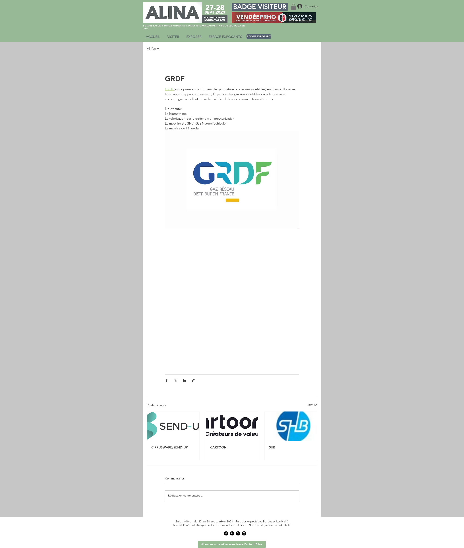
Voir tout (312, 404)
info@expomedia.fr (204, 525)
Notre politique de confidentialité (270, 525)
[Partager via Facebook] (166, 380)
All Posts (153, 49)
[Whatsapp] (244, 533)
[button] (293, 7)
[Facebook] (226, 533)
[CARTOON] (232, 426)
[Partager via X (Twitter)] (175, 380)
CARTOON (218, 447)
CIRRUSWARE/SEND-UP (169, 447)
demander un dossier (232, 525)
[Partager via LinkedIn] (184, 380)
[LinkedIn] (232, 533)
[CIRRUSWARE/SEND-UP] (173, 426)
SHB (272, 447)
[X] (238, 533)
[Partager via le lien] (193, 380)
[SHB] (291, 426)
